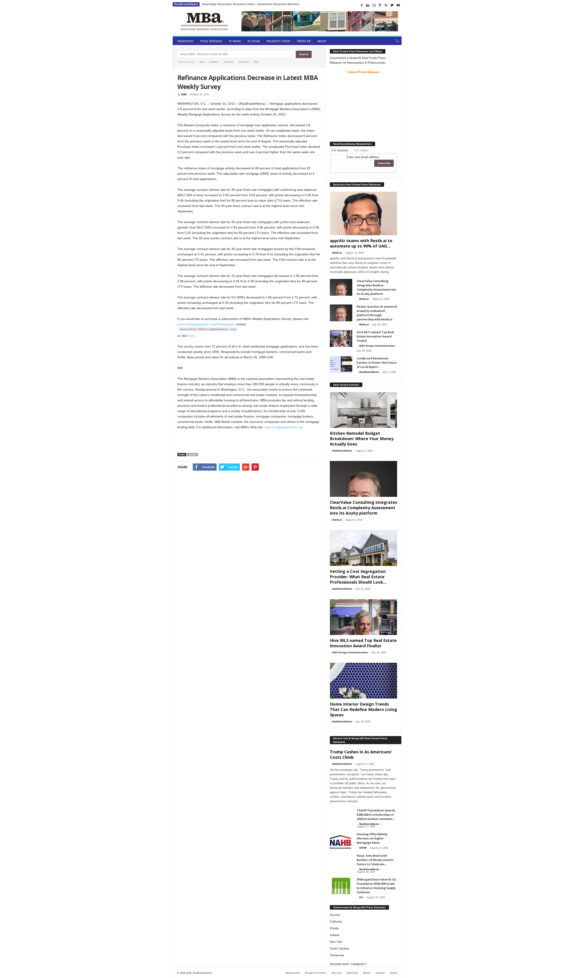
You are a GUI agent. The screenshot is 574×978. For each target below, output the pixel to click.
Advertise (352, 972)
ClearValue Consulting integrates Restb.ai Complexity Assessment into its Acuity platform (376, 287)
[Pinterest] (380, 5)
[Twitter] (392, 5)
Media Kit (304, 41)
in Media (229, 61)
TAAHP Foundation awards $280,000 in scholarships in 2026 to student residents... (376, 814)
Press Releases (211, 41)
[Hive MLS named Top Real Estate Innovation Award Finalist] (341, 338)
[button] (395, 41)
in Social (244, 61)
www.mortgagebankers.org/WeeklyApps (205, 324)
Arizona (335, 915)
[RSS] (386, 5)
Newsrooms (292, 972)
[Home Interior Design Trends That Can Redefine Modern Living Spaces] (363, 681)
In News (235, 41)
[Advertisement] (249, 442)
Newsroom (185, 41)
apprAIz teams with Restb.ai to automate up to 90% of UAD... (361, 243)
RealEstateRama (186, 4)
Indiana (334, 935)
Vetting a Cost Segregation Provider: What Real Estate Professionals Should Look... (358, 577)
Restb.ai (337, 252)
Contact (380, 972)
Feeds (393, 972)
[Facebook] (362, 5)
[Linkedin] (368, 5)
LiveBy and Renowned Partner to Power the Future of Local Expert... (377, 362)
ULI (361, 897)
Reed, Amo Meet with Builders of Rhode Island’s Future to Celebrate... (375, 860)
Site (201, 61)
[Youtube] (398, 5)
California (336, 921)
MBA (184, 94)
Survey (192, 454)
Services (336, 972)
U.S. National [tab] (339, 150)
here (191, 335)
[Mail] (374, 5)
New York (336, 941)
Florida (334, 928)
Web (256, 61)
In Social (254, 41)
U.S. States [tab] (361, 150)
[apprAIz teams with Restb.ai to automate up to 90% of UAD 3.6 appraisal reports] (363, 213)
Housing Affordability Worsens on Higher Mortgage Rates (372, 838)
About (321, 41)
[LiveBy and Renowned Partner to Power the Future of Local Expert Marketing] (341, 364)
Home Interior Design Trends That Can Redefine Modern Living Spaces (363, 709)
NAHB (362, 847)
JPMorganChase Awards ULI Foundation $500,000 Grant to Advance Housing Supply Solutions (376, 885)
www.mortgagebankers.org (283, 427)
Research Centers (315, 972)
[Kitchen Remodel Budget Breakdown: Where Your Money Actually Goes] (363, 410)
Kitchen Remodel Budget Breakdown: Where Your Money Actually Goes (362, 438)
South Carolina (339, 948)
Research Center (278, 41)
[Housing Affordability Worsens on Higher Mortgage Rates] (341, 840)
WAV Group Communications (377, 345)
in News (214, 61)
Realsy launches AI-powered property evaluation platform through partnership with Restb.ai (377, 312)
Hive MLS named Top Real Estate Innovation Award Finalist (375, 336)
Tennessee (337, 955)
